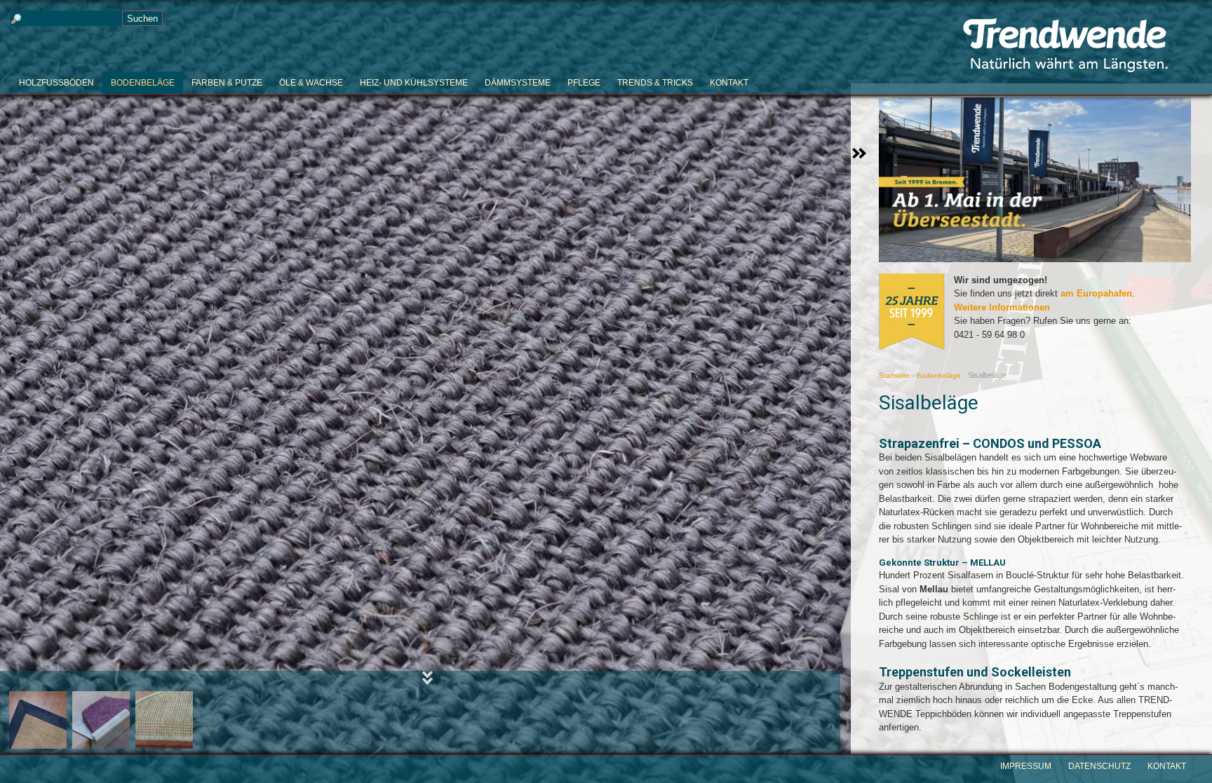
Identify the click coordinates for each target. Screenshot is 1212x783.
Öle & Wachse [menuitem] (311, 83)
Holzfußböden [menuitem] (56, 83)
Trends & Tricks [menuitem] (655, 83)
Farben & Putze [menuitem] (226, 83)
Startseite (894, 375)
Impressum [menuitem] (1025, 766)
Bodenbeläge (939, 375)
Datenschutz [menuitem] (1099, 766)
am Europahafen (1096, 293)
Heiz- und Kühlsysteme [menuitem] (414, 83)
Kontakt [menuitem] (729, 83)
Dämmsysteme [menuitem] (518, 83)
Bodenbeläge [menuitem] (143, 83)
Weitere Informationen (1002, 307)
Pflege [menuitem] (583, 83)
